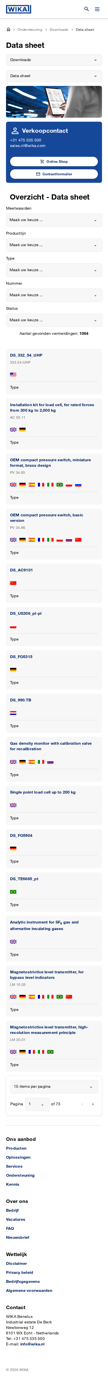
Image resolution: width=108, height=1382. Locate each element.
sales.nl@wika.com (27, 145)
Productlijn (16, 233)
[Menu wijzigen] (97, 9)
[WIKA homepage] (18, 9)
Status (12, 308)
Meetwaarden (19, 208)
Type (10, 258)
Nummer (14, 283)
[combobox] (54, 220)
